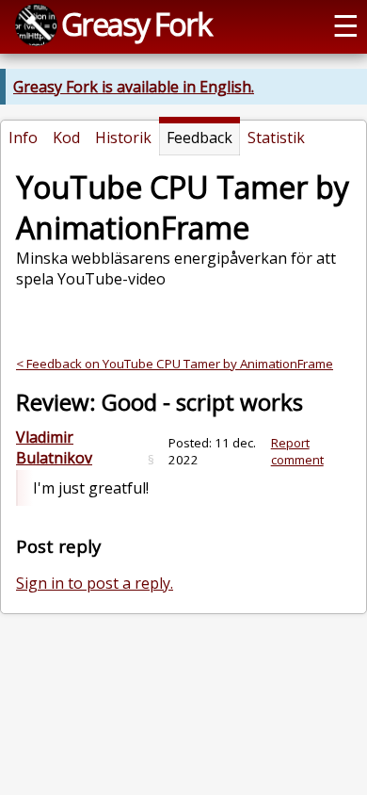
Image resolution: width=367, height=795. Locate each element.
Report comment (297, 451)
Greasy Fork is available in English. (133, 86)
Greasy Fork (136, 23)
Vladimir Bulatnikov (54, 447)
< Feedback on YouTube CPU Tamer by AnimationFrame (174, 363)
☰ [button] (345, 24)
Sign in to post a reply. (94, 583)
